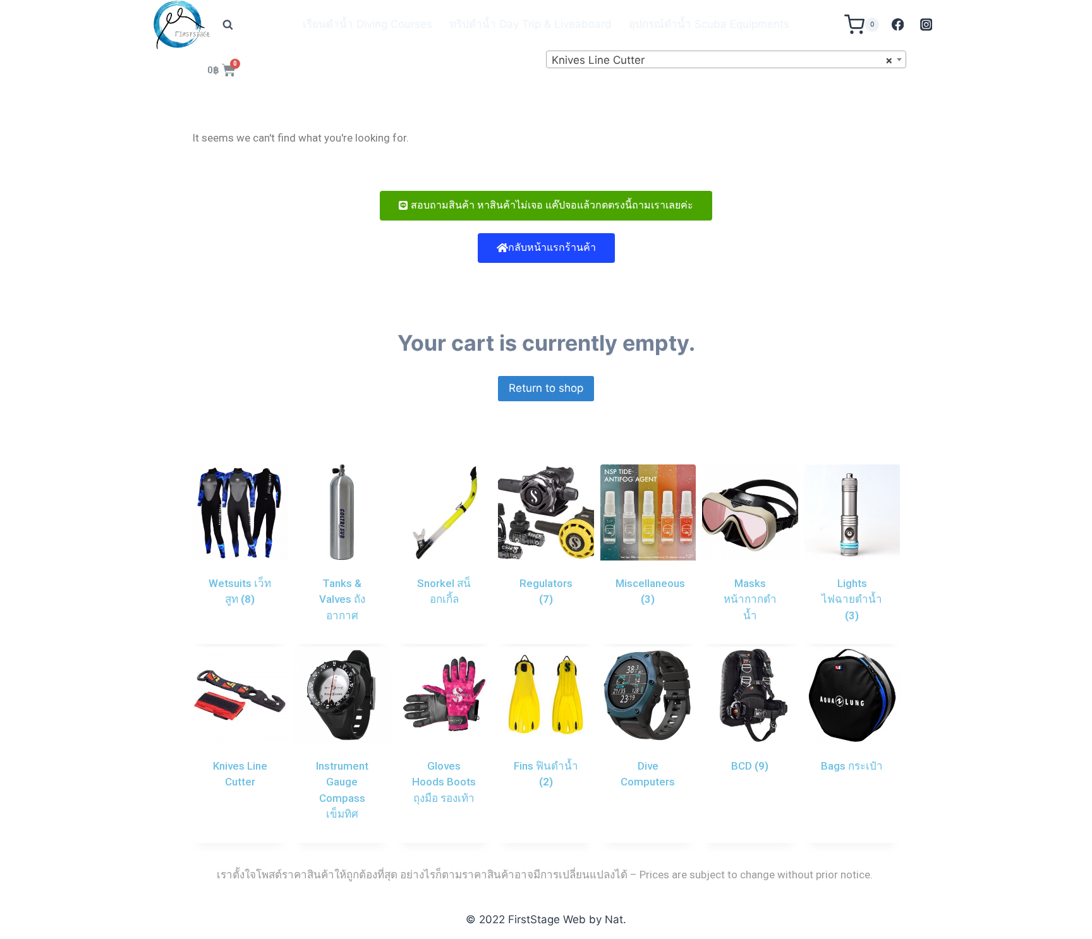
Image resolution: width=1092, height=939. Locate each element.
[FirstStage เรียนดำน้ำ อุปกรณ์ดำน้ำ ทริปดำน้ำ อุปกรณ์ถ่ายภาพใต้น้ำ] (182, 24)
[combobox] (726, 59)
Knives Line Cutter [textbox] (722, 60)
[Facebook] (897, 24)
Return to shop (546, 388)
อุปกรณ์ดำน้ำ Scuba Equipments (709, 24)
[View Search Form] (227, 24)
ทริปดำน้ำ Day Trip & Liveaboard (530, 24)
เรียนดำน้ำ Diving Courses (367, 24)
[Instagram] (926, 24)
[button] (546, 206)
